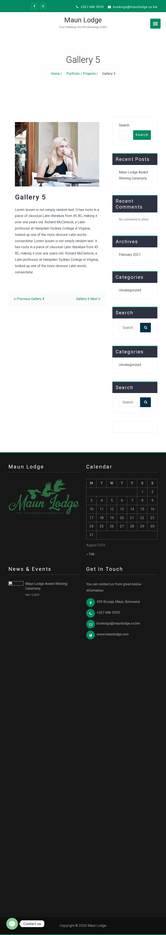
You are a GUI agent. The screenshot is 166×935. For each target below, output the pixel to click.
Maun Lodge (83, 20)
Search (124, 125)
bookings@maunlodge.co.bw (135, 7)
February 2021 (130, 255)
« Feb (90, 554)
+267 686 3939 (92, 7)
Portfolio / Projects (81, 74)
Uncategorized (130, 290)
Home (55, 74)
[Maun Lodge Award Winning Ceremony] (16, 744)
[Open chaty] (12, 924)
